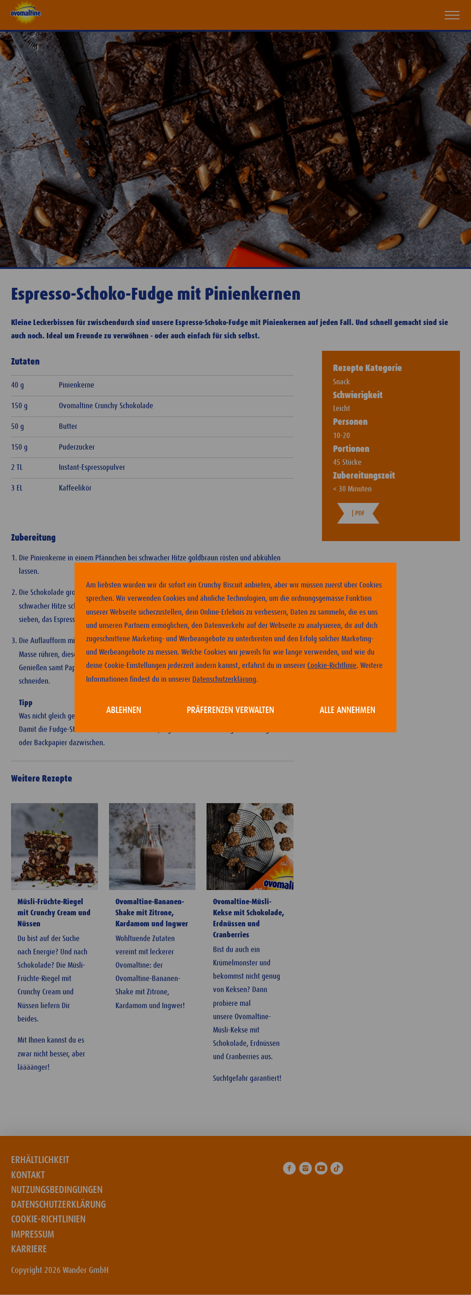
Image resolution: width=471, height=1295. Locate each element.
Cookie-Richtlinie (331, 666)
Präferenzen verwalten (230, 710)
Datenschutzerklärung (224, 679)
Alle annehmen (347, 710)
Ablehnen (123, 710)
